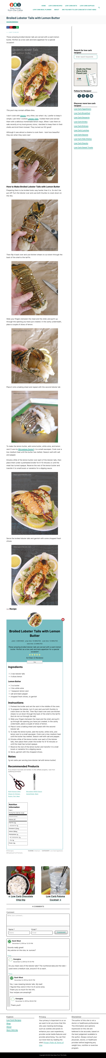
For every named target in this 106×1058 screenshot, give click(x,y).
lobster (23, 116)
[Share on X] (14, 27)
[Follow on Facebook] (79, 96)
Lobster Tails (33, 119)
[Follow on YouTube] (91, 96)
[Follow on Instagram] (83, 96)
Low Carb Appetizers (12, 21)
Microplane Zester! (26, 449)
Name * (12, 929)
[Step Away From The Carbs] (17, 7)
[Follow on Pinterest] (87, 96)
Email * (34, 929)
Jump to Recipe (13, 32)
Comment (10, 912)
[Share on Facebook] (8, 27)
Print (35, 662)
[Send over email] (17, 27)
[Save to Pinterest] (11, 27)
